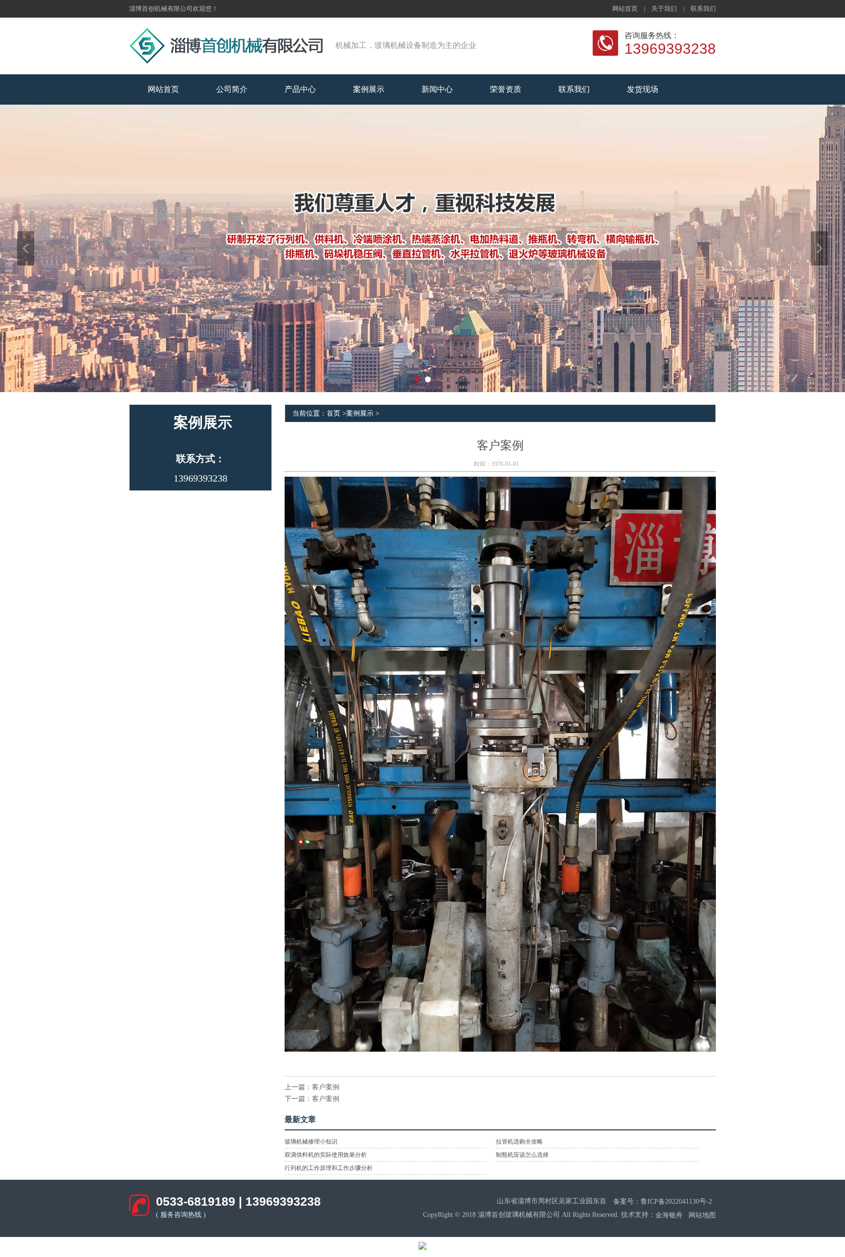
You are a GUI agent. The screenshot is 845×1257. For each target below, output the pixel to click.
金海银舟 (669, 1215)
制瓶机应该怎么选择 (522, 1154)
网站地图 (702, 1215)
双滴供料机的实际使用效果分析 (326, 1154)
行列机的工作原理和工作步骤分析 (329, 1168)
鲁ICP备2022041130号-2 (676, 1201)
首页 (333, 413)
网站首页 (625, 8)
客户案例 (325, 1087)
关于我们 (664, 8)
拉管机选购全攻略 (519, 1141)
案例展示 (360, 413)
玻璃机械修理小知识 (311, 1141)
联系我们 (703, 8)
